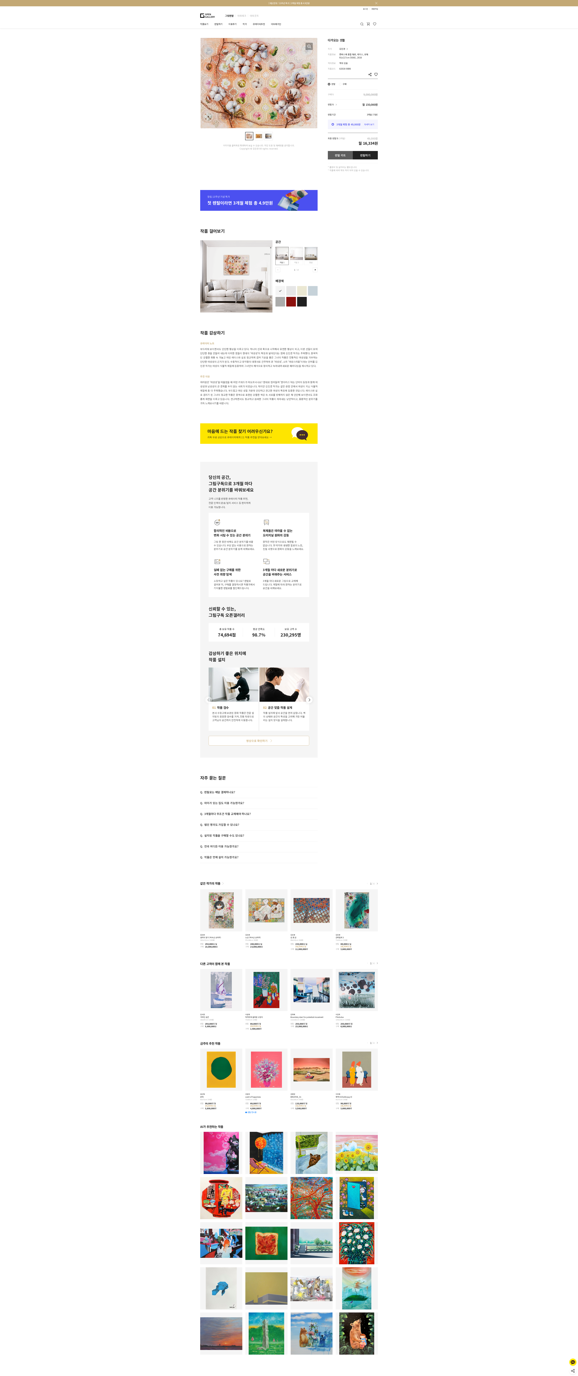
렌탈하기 (365, 155)
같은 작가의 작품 (210, 883)
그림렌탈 (229, 15)
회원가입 (374, 9)
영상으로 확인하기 (256, 741)
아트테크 (241, 15)
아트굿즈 (254, 15)
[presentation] (277, 269)
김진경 (342, 48)
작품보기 (204, 24)
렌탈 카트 (340, 155)
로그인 (365, 9)
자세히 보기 (369, 124)
